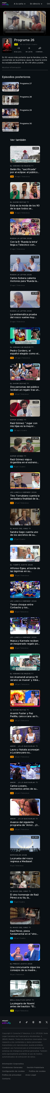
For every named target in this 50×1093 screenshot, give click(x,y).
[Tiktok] (26, 1022)
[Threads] (33, 1022)
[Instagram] (40, 1022)
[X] (46, 1022)
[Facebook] (20, 1022)
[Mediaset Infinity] (5, 4)
